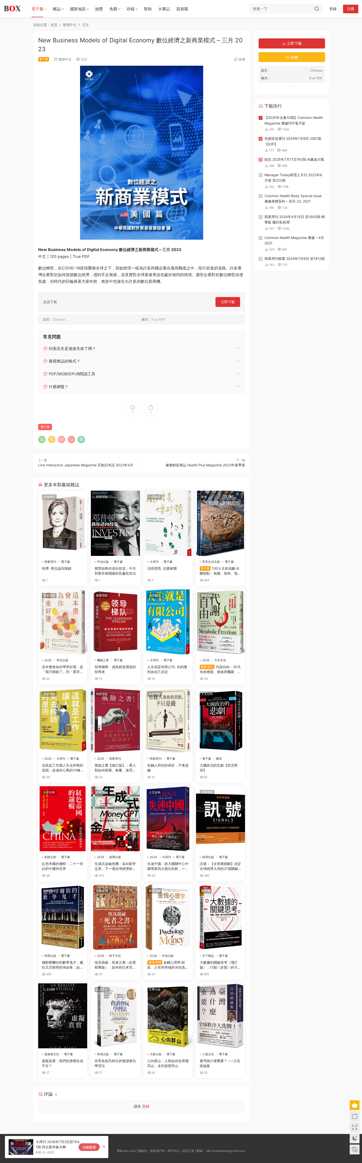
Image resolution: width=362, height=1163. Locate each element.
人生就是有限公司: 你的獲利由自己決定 (167, 669)
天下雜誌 (208, 956)
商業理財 (102, 497)
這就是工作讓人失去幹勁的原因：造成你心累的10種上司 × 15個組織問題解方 (62, 768)
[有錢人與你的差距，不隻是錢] (168, 720)
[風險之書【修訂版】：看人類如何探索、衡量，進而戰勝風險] (115, 720)
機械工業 (103, 660)
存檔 (130, 8)
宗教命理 (102, 891)
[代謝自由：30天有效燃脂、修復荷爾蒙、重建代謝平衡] (220, 621)
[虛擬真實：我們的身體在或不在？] (62, 1015)
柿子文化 (115, 956)
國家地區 (78, 8)
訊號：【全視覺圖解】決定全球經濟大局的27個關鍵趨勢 (220, 866)
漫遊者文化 (51, 1054)
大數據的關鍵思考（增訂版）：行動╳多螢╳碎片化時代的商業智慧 (220, 965)
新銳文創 (50, 857)
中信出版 (103, 562)
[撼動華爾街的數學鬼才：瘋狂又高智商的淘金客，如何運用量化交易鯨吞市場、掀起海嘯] (62, 917)
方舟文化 (220, 660)
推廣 (242, 59)
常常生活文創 (211, 562)
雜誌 (57, 8)
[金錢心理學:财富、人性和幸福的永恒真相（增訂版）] (168, 917)
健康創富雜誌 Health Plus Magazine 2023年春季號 (205, 465)
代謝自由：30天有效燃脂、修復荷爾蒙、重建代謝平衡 (220, 669)
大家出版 (156, 1054)
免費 (113, 8)
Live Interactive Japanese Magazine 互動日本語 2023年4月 (85, 465)
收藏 (294, 57)
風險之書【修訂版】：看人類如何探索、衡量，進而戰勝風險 (115, 768)
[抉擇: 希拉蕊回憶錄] (62, 523)
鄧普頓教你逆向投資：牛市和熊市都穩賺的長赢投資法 (115, 570)
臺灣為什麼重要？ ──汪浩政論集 (220, 1063)
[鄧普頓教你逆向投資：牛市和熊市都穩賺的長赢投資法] (115, 523)
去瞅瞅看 (89, 1147)
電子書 (37, 8)
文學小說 (155, 989)
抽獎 (99, 8)
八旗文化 (208, 1054)
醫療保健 (207, 595)
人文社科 (207, 694)
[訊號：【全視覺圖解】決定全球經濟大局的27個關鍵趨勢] (220, 818)
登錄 (145, 1106)
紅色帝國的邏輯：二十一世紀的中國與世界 (62, 866)
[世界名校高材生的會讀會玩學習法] (115, 1015)
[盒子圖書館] (12, 8)
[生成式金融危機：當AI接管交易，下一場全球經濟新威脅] (115, 818)
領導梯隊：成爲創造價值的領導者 (115, 669)
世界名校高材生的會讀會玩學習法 (115, 1063)
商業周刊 (50, 562)
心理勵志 (155, 497)
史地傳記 (49, 497)
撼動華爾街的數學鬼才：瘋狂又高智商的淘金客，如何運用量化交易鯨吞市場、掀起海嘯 (62, 965)
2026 (205, 660)
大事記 (164, 8)
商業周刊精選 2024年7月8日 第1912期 (294, 258)
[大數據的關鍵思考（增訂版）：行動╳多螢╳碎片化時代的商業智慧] (220, 917)
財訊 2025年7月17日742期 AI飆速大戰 (294, 159)
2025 (47, 660)
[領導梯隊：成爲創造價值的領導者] (115, 621)
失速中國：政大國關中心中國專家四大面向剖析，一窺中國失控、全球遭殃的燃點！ (168, 866)
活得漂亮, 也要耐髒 (162, 568)
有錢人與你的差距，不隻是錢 (168, 767)
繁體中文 (65, 59)
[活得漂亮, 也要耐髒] (168, 523)
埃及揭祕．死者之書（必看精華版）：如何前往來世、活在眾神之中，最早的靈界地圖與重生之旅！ (115, 965)
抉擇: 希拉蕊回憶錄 (56, 568)
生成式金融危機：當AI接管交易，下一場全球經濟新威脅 (115, 866)
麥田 (219, 758)
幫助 (148, 8)
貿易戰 (182, 8)
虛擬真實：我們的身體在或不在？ (62, 1063)
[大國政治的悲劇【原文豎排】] (220, 720)
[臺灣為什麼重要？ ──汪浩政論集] (220, 1015)
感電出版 (115, 857)
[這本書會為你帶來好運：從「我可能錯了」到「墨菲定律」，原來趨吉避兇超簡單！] (62, 621)
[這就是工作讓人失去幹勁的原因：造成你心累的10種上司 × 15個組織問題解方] (62, 720)
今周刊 (154, 562)
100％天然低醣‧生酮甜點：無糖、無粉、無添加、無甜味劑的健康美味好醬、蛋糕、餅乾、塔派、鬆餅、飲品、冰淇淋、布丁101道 (220, 571)
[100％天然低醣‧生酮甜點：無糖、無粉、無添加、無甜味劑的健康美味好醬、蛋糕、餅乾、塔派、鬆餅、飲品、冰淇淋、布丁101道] (220, 523)
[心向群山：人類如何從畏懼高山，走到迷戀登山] (168, 1015)
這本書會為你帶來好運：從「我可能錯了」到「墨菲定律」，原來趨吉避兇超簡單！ (62, 669)
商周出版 (208, 857)
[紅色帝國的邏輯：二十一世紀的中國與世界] (62, 818)
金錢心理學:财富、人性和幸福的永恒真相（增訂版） (168, 965)
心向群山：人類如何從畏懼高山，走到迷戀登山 (168, 1063)
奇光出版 (62, 660)
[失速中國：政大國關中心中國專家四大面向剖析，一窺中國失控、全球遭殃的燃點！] (168, 818)
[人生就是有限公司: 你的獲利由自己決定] (168, 621)
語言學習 (102, 989)
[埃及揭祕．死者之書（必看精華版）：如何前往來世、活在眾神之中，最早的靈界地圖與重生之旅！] (115, 917)
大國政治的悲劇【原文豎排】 (219, 767)
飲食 (204, 497)
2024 (153, 857)
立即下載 (228, 302)
